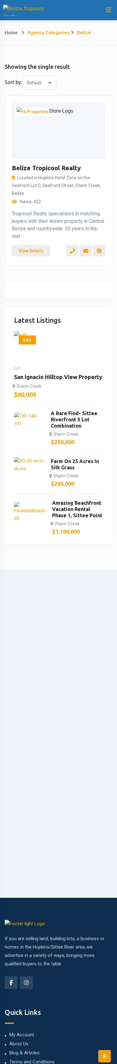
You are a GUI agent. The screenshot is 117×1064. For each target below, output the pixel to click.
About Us (18, 1044)
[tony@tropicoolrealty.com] (86, 250)
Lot (17, 368)
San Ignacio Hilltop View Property (58, 377)
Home (11, 32)
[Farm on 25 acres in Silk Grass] (29, 472)
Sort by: (13, 82)
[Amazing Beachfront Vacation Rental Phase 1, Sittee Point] (30, 517)
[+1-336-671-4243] (72, 250)
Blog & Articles (24, 1053)
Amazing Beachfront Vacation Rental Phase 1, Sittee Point (77, 509)
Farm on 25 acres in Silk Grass (75, 464)
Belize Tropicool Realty (46, 167)
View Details (31, 250)
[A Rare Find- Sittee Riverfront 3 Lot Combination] (29, 427)
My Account (21, 1035)
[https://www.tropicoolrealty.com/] (99, 250)
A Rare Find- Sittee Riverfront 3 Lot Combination (74, 419)
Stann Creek (29, 386)
